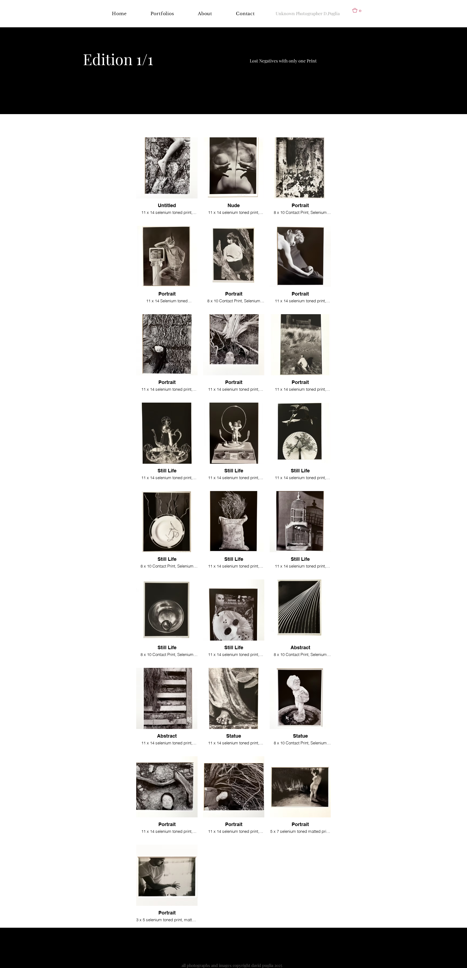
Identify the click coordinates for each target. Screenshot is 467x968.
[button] (162, 13)
